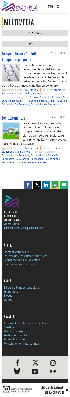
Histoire (37, 93)
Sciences (25, 151)
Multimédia (31, 90)
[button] (28, 185)
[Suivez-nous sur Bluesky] (16, 372)
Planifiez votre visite (16, 252)
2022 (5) (33, 33)
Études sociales (22, 93)
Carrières (9, 327)
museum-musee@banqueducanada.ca (24, 228)
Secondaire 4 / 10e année (45, 104)
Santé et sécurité (14, 339)
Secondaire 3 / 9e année (15, 104)
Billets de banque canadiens (21, 287)
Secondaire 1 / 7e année (24, 100)
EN (50, 7)
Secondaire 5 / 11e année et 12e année (24, 162)
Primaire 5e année (40, 97)
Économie (7, 93)
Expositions (11, 292)
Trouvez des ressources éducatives (25, 256)
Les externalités (13, 118)
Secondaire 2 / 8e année (53, 100)
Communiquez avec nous (20, 264)
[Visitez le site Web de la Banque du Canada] (17, 389)
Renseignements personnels (21, 343)
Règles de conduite (15, 335)
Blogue (8, 296)
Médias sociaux (13, 331)
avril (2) (33, 44)
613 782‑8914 (10, 224)
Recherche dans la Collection (22, 260)
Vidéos (8, 300)
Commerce (58, 90)
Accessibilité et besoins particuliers (26, 323)
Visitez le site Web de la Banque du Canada (54, 391)
